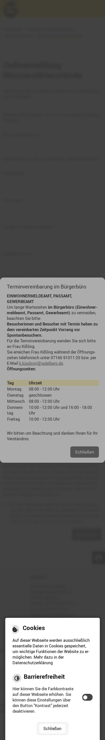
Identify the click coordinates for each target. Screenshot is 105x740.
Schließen (52, 728)
